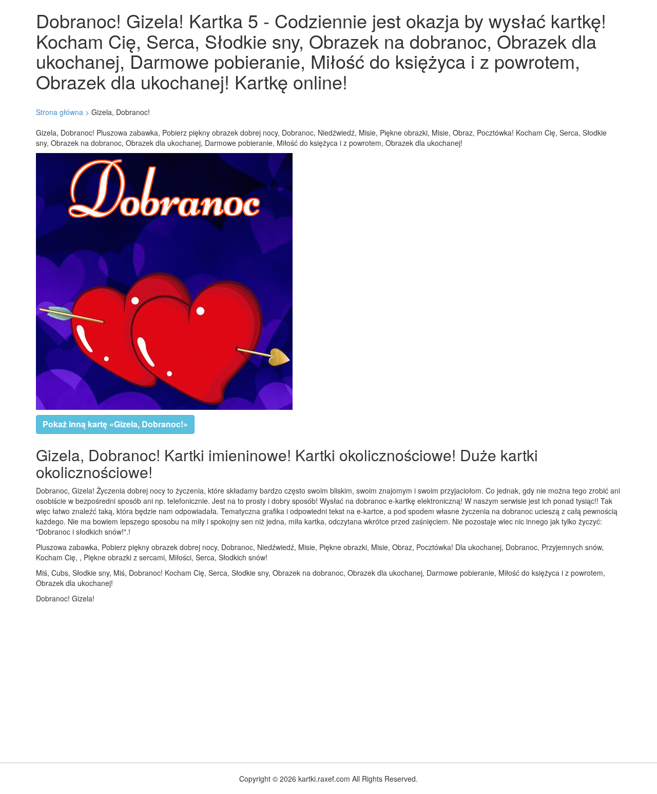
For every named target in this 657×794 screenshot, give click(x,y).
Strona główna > (62, 112)
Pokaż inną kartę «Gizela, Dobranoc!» (115, 424)
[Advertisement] (308, 680)
